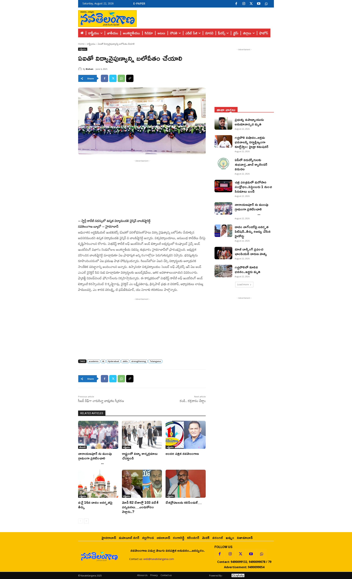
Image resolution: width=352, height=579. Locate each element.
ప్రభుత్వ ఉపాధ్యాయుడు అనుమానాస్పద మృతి (249, 121)
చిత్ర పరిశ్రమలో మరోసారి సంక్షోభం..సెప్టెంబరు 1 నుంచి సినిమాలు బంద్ (253, 187)
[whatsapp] (266, 4)
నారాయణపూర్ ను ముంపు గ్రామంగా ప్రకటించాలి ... (97, 458)
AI (103, 361)
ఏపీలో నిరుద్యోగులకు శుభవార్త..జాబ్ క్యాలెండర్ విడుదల (251, 164)
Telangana (155, 361)
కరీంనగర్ (82, 447)
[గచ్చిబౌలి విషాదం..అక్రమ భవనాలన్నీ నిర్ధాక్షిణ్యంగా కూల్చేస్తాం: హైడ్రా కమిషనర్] (223, 141)
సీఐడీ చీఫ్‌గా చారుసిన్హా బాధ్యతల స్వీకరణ (101, 400)
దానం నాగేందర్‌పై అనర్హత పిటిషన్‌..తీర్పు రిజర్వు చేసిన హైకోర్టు (252, 231)
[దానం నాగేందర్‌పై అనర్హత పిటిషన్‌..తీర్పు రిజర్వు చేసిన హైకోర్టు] (223, 230)
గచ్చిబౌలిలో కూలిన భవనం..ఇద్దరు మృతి (247, 269)
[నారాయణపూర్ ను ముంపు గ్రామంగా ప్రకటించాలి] (98, 435)
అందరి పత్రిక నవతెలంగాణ (182, 453)
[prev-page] (80, 521)
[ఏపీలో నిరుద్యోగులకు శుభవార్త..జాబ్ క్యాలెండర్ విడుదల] (223, 163)
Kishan (89, 69)
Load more (243, 284)
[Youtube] (258, 4)
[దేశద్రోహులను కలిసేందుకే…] (186, 484)
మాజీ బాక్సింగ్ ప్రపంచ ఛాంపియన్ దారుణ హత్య (251, 251)
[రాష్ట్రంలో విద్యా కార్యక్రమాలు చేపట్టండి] (142, 435)
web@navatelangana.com (158, 559)
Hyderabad (113, 361)
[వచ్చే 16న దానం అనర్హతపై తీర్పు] (98, 484)
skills (125, 361)
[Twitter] (251, 4)
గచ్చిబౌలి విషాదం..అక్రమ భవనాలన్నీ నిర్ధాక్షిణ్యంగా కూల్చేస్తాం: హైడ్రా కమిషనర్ (251, 142)
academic (94, 361)
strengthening (138, 361)
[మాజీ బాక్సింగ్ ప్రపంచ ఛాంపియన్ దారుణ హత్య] (223, 253)
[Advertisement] (205, 17)
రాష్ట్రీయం (91, 43)
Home (81, 43)
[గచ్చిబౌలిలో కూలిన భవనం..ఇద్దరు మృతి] (223, 271)
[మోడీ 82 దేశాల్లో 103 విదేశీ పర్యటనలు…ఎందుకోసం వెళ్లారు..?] (142, 484)
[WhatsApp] (121, 78)
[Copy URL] (129, 78)
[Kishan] (80, 69)
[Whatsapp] (261, 554)
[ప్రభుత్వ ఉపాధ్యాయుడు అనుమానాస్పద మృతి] (223, 123)
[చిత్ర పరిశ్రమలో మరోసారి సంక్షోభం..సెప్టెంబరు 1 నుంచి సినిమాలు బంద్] (223, 186)
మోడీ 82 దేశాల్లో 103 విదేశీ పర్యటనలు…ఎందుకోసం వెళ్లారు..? (140, 507)
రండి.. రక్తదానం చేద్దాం (193, 400)
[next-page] (86, 521)
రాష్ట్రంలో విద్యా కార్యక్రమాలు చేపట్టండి (140, 455)
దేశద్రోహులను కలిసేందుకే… (184, 502)
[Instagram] (243, 4)
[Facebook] (236, 4)
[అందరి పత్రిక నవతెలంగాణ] (186, 435)
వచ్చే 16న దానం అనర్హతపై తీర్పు (95, 504)
